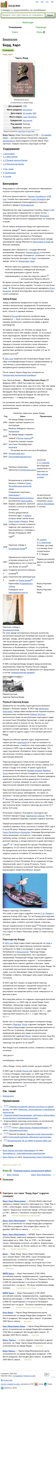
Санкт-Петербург (30, 117)
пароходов (21, 131)
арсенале (13, 447)
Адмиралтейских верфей (23, 672)
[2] (17, 353)
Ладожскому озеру (26, 261)
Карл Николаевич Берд (14, 1326)
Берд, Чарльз (9, 1340)
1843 (34, 113)
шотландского (9, 141)
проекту (43, 539)
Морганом (44, 216)
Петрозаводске (27, 205)
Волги (28, 1036)
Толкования (15, 27)
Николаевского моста (18, 592)
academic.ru (10, 4)
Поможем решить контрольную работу (32, 1171)
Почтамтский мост (17, 453)
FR (52, 2)
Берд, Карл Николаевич (14, 1201)
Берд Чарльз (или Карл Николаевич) (19, 1150)
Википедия (28, 22)
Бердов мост (8, 1096)
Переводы (41, 27)
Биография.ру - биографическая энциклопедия (24, 1153)
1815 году (8, 943)
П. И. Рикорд (46, 913)
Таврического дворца (35, 816)
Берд (5, 1254)
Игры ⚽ (41, 32)
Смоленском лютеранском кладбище (19, 375)
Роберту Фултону (38, 714)
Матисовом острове (42, 242)
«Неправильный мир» (18, 1130)
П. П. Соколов (43, 463)
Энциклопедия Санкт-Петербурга (38, 1157)
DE (42, 2)
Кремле (24, 521)
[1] (19, 229)
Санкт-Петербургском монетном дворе (20, 486)
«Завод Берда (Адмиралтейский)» (33, 1127)
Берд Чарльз (8, 1157)
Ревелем (17, 1024)
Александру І (14, 495)
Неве (33, 258)
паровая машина (34, 770)
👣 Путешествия (6, 1380)
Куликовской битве (17, 549)
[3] (32, 437)
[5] (3, 798)
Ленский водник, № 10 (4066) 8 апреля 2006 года (29, 1141)
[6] (37, 925)
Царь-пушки (14, 521)
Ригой (24, 1024)
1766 (25, 106)
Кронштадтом (23, 952)
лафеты (27, 515)
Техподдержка (17, 1376)
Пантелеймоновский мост (20, 457)
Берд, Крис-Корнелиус (41, 1175)
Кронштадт (25, 832)
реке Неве (31, 131)
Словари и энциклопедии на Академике (23, 10)
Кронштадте (14, 431)
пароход (28, 438)
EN (37, 2)
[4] (13, 536)
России (15, 316)
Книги (15, 32)
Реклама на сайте (29, 1376)
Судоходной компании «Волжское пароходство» (30, 1137)
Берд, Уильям (13, 1175)
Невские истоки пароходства (39, 1134)
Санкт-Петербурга (11, 832)
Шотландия (27, 110)
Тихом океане (24, 580)
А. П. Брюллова (44, 542)
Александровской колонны (21, 498)
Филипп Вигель (33, 252)
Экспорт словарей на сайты (10, 1384)
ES (47, 2)
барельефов (26, 501)
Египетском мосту (28, 470)
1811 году (8, 359)
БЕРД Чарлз (8, 1273)
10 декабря (27, 113)
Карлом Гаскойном (36, 196)
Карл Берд (8, 1312)
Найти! (50, 15)
